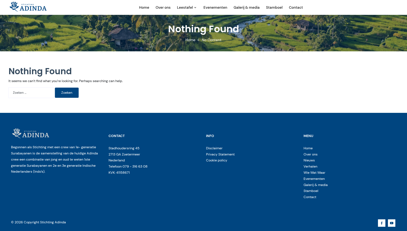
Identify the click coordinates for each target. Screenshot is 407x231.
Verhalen (310, 166)
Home (144, 7)
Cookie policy (216, 160)
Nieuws (309, 160)
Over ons (163, 7)
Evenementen (215, 7)
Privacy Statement (220, 154)
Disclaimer (214, 148)
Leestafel (185, 7)
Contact (296, 7)
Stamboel (274, 7)
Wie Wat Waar (314, 172)
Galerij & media (247, 7)
